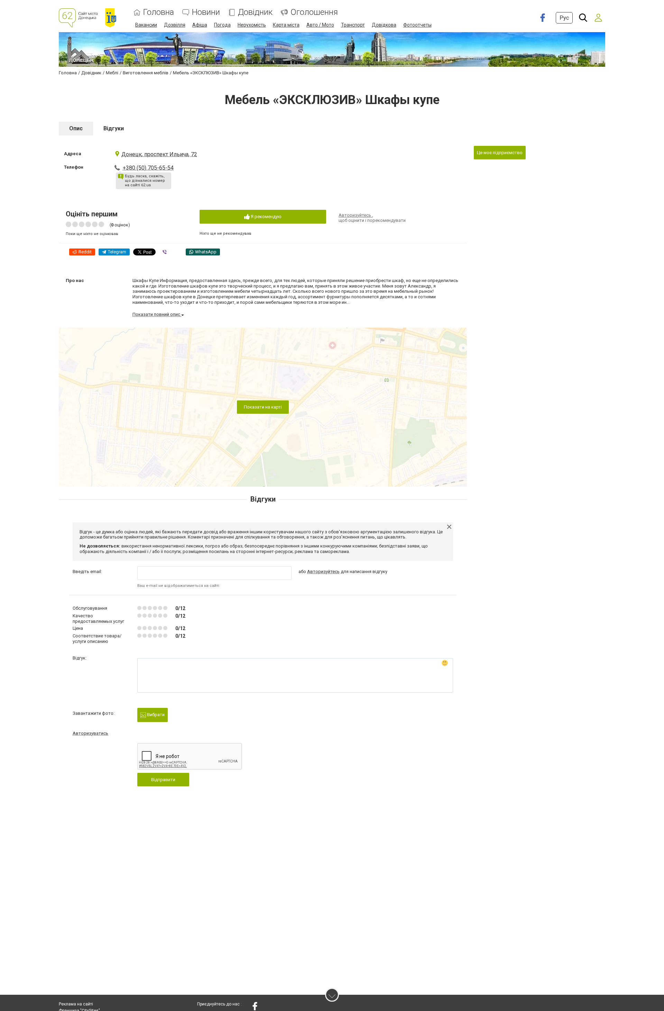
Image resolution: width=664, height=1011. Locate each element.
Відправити (163, 779)
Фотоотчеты (417, 25)
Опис (76, 128)
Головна (158, 12)
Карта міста (286, 25)
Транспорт (353, 25)
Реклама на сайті (76, 1004)
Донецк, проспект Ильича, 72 (159, 154)
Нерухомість (252, 25)
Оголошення (314, 12)
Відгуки (113, 128)
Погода (222, 25)
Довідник (255, 12)
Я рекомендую (266, 216)
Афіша (199, 25)
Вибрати (155, 714)
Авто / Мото (320, 25)
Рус (564, 18)
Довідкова (384, 25)
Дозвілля (174, 25)
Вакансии (146, 25)
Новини (206, 12)
